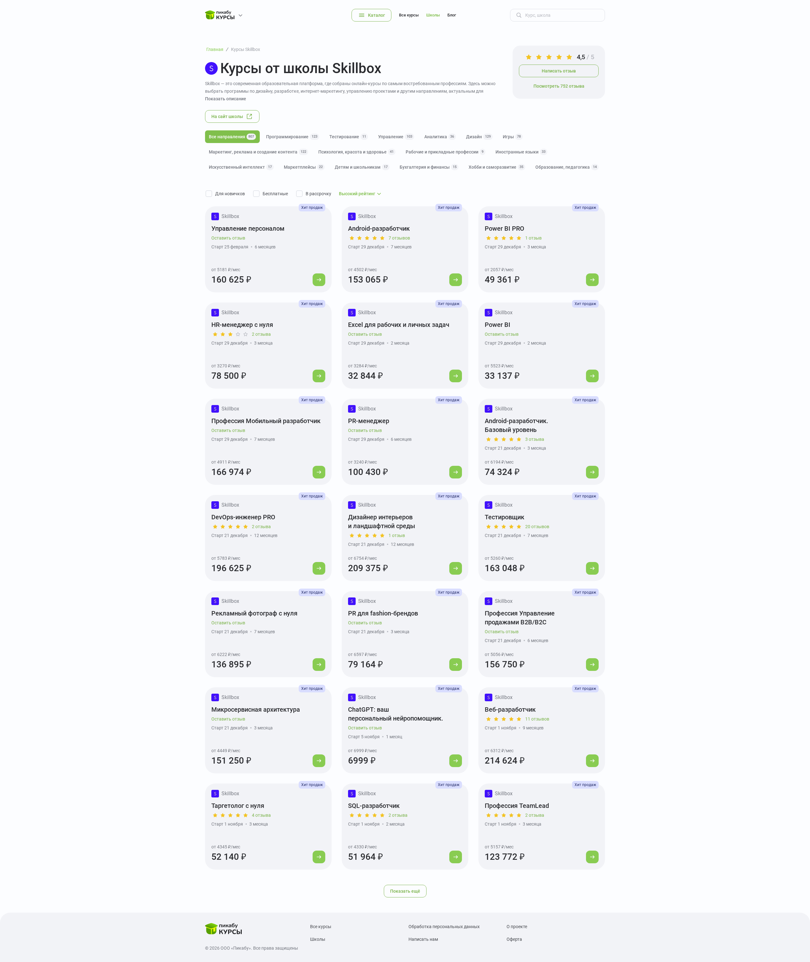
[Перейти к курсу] (319, 279)
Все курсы (409, 15)
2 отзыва (261, 334)
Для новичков (230, 193)
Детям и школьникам (361, 167)
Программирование (291, 136)
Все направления (231, 136)
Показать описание (225, 98)
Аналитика (439, 136)
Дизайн (478, 136)
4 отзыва (261, 815)
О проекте (517, 926)
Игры (512, 136)
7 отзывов (399, 237)
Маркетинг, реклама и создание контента (257, 151)
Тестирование (347, 136)
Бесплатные (275, 193)
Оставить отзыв (228, 237)
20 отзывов (537, 526)
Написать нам (423, 939)
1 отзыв (533, 237)
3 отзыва (534, 439)
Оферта (514, 939)
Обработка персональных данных (444, 926)
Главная (214, 49)
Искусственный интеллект (240, 167)
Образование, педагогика (566, 167)
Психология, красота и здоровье (356, 151)
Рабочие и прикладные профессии (444, 151)
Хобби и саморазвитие (496, 167)
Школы (433, 15)
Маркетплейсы (303, 167)
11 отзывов (537, 719)
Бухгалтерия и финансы (428, 167)
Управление (395, 136)
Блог (451, 15)
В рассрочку (318, 193)
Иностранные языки (520, 151)
